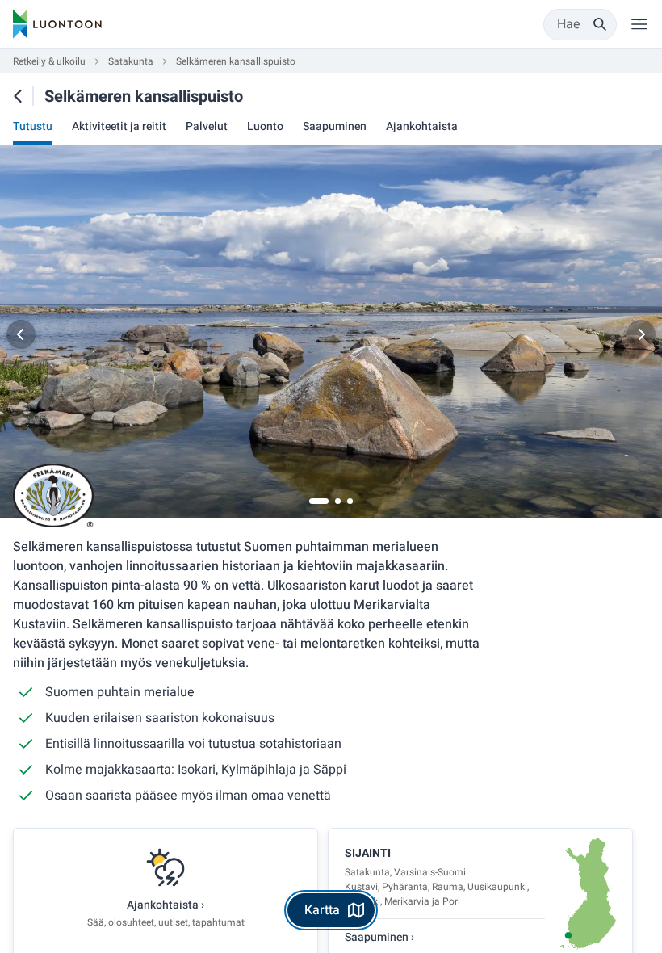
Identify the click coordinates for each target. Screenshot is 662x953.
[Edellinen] (21, 334)
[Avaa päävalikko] (639, 24)
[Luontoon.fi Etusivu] (57, 24)
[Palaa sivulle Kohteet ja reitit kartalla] (18, 96)
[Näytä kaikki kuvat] (331, 334)
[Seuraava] (641, 334)
